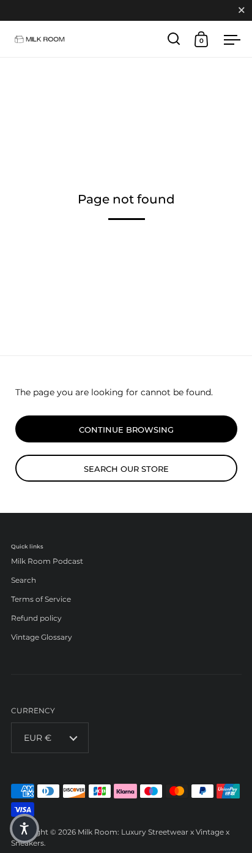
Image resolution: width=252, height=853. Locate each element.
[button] (24, 828)
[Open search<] (174, 38)
